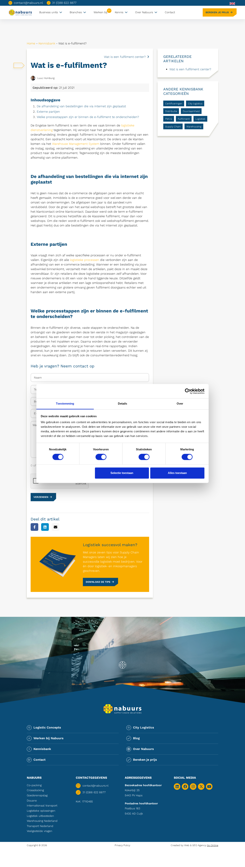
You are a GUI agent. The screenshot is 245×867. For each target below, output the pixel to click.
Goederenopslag (37, 795)
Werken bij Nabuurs (48, 738)
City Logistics (143, 727)
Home (31, 43)
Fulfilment (184, 118)
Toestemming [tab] (65, 403)
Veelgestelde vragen (39, 831)
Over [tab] (180, 403)
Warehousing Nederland (42, 820)
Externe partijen (48, 111)
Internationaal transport (42, 805)
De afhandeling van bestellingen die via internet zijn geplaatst (81, 106)
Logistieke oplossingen (41, 810)
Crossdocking (35, 790)
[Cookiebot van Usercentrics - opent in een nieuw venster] (187, 391)
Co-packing (34, 785)
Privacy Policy (122, 845)
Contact (170, 12)
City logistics (195, 103)
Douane (32, 800)
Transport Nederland (40, 826)
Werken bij (100, 12)
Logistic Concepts (47, 727)
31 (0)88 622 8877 (64, 3)
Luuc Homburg (46, 78)
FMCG (168, 118)
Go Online (212, 845)
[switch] (101, 457)
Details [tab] (122, 403)
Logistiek (200, 118)
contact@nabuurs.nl (28, 3)
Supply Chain (173, 126)
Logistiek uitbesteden (40, 815)
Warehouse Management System (75, 144)
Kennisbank (46, 43)
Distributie (171, 111)
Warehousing (193, 126)
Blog (136, 738)
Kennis (119, 12)
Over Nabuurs (144, 12)
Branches (76, 12)
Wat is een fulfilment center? (125, 57)
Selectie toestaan (121, 472)
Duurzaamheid (191, 111)
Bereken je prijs (217, 12)
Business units (48, 12)
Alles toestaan (177, 472)
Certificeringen (173, 103)
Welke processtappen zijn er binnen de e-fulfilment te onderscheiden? (88, 117)
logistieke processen (84, 260)
